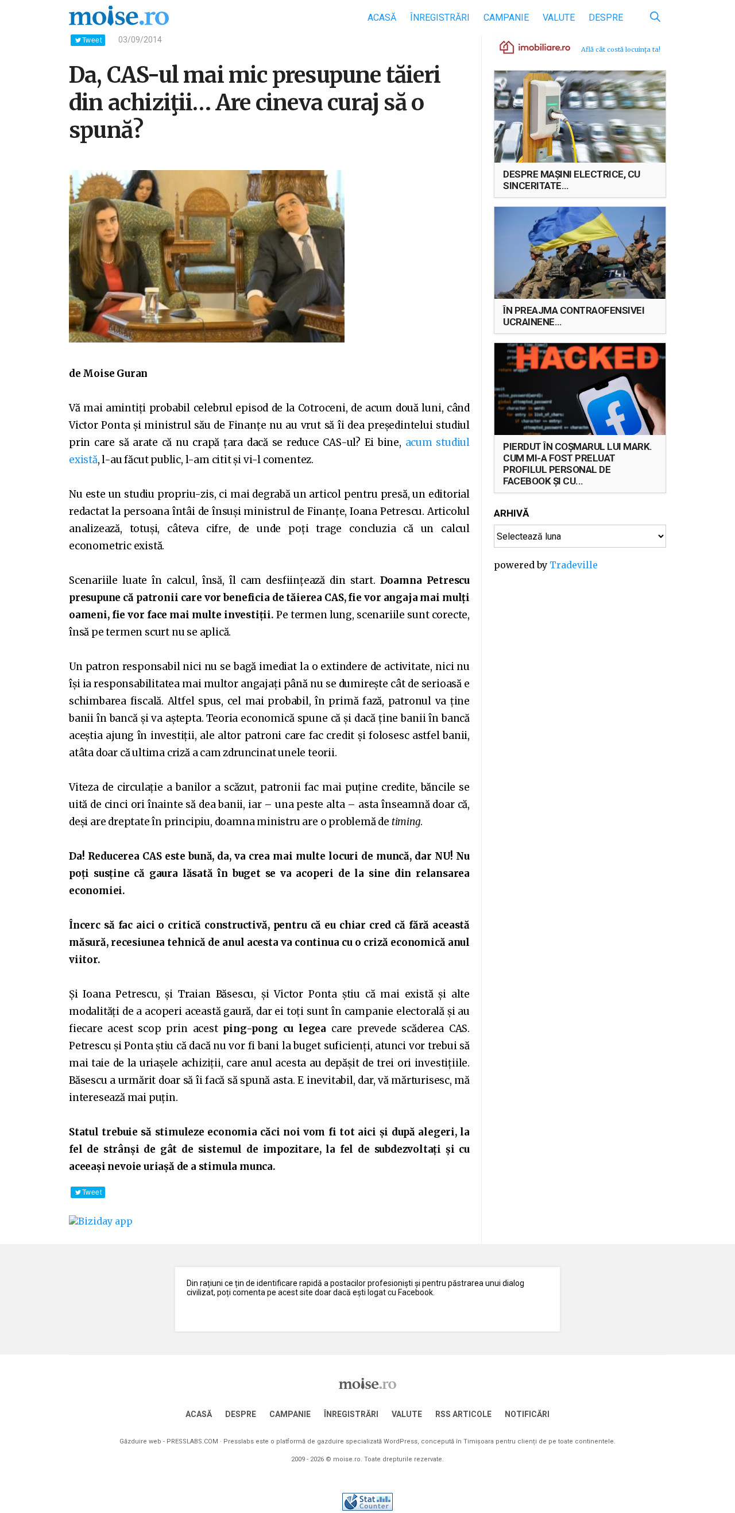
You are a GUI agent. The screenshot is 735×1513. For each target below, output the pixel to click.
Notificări (527, 1414)
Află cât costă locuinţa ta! (620, 49)
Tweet (92, 40)
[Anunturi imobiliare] (528, 46)
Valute (559, 17)
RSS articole (463, 1414)
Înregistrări (440, 17)
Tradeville (574, 565)
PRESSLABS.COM (192, 1441)
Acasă (382, 17)
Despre (606, 17)
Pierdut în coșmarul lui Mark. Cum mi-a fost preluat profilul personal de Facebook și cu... (577, 464)
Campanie (506, 17)
